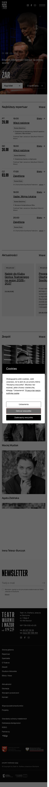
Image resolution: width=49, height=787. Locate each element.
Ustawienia (24, 404)
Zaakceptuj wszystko (23, 417)
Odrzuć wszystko (23, 411)
